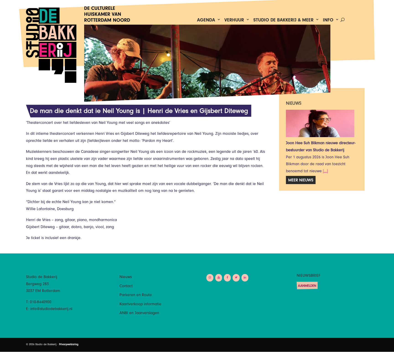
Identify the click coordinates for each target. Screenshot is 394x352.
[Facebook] (227, 278)
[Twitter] (236, 278)
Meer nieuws (300, 181)
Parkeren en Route (135, 295)
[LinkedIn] (244, 278)
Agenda (206, 21)
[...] (325, 171)
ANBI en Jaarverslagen (139, 313)
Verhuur (234, 21)
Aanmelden (307, 286)
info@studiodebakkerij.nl (51, 309)
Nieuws (125, 277)
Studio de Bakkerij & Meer (283, 21)
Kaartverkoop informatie (140, 304)
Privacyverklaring (68, 344)
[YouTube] (218, 278)
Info (328, 21)
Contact (126, 286)
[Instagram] (209, 278)
